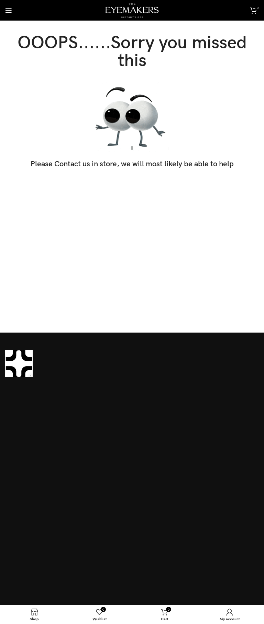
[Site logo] (132, 9)
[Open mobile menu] (8, 10)
